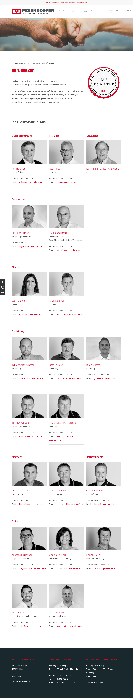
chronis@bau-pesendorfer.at (69, 568)
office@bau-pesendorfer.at (30, 182)
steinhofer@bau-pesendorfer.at (70, 504)
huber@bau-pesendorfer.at (68, 182)
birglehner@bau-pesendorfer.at (33, 568)
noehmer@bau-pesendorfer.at (69, 314)
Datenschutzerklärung (21, 681)
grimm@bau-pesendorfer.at (105, 378)
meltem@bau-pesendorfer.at (31, 314)
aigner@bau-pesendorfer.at (30, 246)
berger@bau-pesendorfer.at (68, 250)
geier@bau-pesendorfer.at (30, 626)
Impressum (16, 676)
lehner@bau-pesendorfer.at (30, 436)
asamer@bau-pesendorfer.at (31, 378)
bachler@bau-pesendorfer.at (69, 378)
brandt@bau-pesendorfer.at (106, 504)
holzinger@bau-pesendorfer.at (69, 626)
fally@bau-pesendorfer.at (105, 568)
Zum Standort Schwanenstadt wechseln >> (66, 2)
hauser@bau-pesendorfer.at (31, 504)
